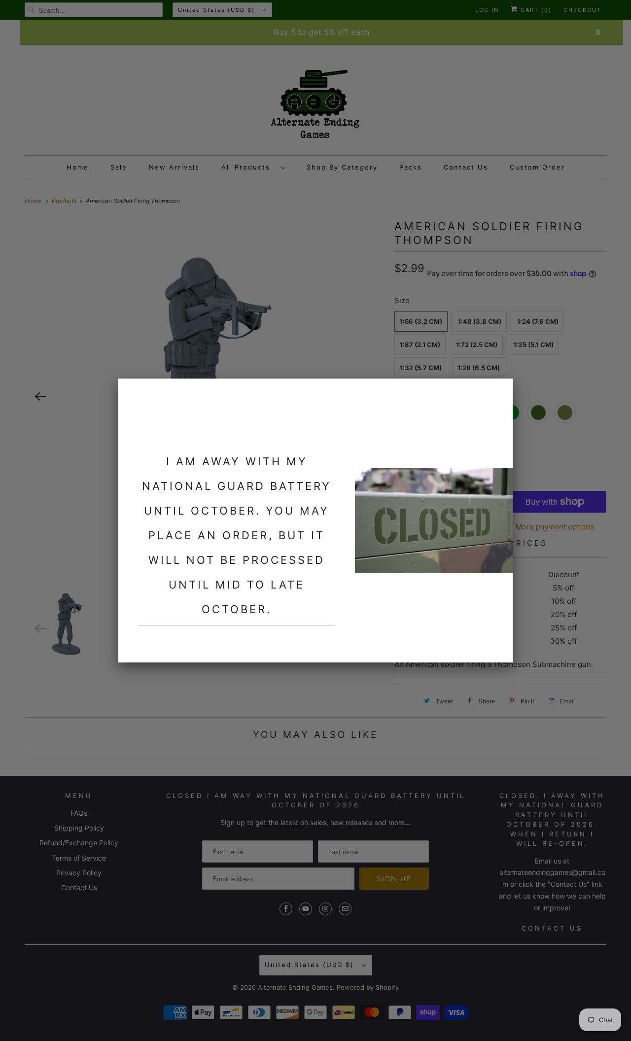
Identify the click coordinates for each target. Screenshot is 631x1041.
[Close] (499, 392)
